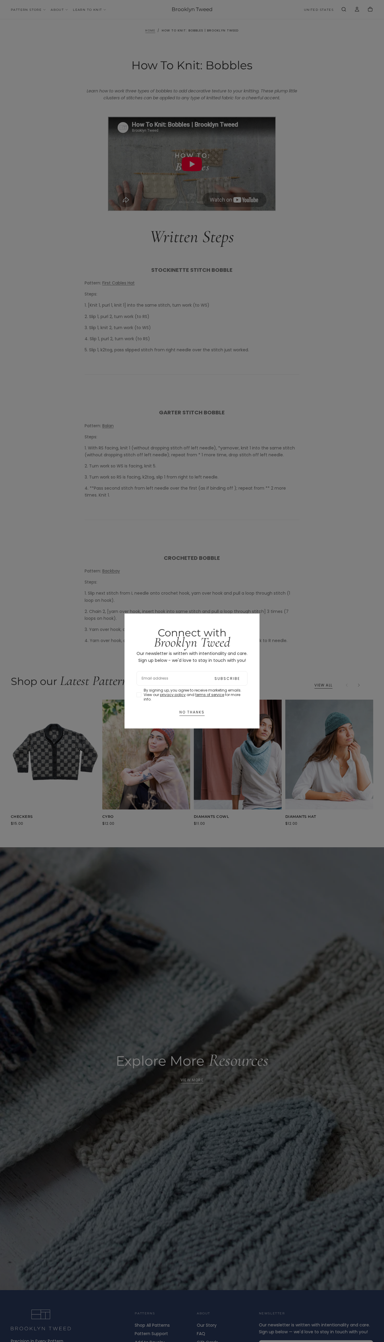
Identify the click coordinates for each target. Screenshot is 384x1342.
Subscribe (227, 678)
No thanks (192, 712)
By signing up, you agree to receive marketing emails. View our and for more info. (193, 694)
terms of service (209, 694)
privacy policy (173, 694)
